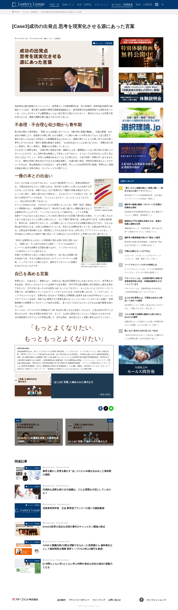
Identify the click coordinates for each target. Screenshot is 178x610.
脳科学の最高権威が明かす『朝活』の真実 (142, 237)
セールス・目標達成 (122, 4)
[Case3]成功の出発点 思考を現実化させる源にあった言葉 (61, 12)
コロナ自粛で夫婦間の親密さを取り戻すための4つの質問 (143, 315)
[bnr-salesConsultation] (141, 374)
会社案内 (61, 599)
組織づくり (68, 4)
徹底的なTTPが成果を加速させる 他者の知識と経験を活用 (143, 222)
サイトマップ (99, 599)
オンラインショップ (156, 599)
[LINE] (111, 408)
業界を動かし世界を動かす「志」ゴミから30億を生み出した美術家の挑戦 (77, 472)
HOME (16, 12)
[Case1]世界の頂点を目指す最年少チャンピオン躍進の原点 (74, 526)
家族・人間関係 (144, 4)
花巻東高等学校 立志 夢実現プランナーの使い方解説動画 (73, 508)
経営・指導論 (84, 4)
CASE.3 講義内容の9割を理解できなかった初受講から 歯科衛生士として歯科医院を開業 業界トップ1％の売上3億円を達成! (77, 546)
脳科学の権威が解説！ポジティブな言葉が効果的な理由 (143, 206)
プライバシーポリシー (79, 599)
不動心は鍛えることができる (137, 251)
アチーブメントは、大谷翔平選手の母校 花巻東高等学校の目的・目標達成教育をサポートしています (143, 281)
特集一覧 (54, 4)
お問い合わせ (114, 599)
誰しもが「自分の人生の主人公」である (141, 330)
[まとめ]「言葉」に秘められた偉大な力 (73, 382)
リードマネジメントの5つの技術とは (141, 264)
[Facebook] (100, 408)
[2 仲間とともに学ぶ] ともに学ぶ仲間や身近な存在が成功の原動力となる (78, 565)
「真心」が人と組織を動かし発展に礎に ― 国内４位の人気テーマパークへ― (144, 189)
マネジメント (101, 4)
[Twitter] (105, 408)
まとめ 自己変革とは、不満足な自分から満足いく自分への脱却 (143, 299)
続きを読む (105, 394)
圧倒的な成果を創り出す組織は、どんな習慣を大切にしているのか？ (77, 491)
